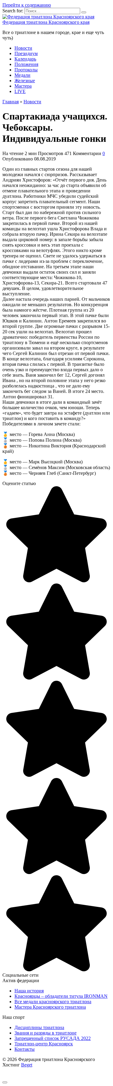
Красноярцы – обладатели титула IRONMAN (61, 996)
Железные (24, 80)
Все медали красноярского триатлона (52, 1001)
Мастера (23, 86)
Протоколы (26, 69)
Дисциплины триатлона (39, 1027)
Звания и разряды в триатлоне (45, 1032)
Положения (26, 64)
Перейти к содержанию (26, 5)
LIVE (20, 91)
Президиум (26, 53)
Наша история (29, 990)
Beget (26, 1064)
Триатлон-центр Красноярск (43, 1043)
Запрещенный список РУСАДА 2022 (52, 1038)
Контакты (24, 1049)
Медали (22, 75)
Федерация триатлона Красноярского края (45, 22)
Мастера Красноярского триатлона (50, 1007)
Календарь (25, 58)
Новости (23, 48)
